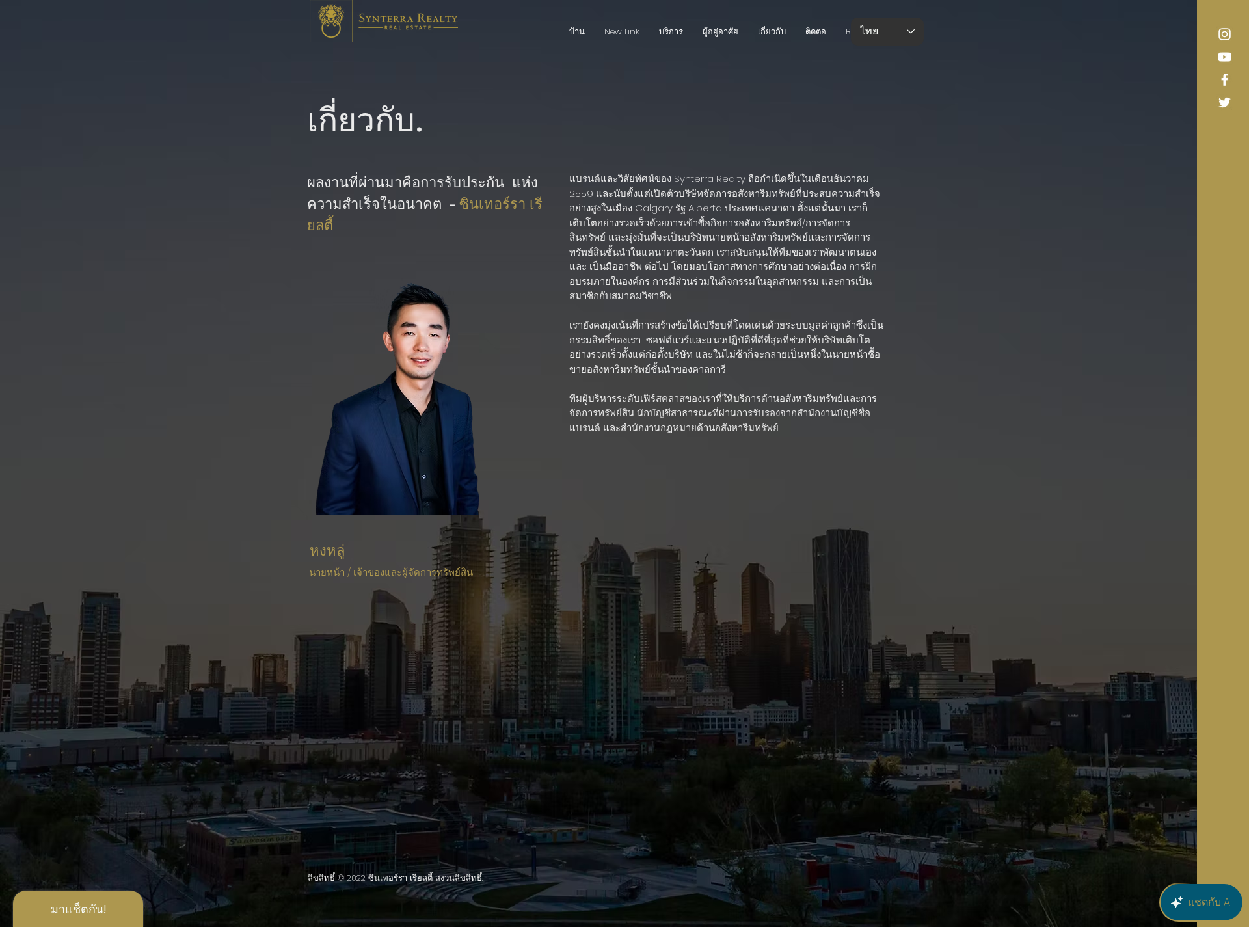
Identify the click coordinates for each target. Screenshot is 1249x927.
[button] (720, 31)
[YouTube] (1224, 57)
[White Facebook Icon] (1224, 80)
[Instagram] (1224, 34)
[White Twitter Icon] (1224, 102)
